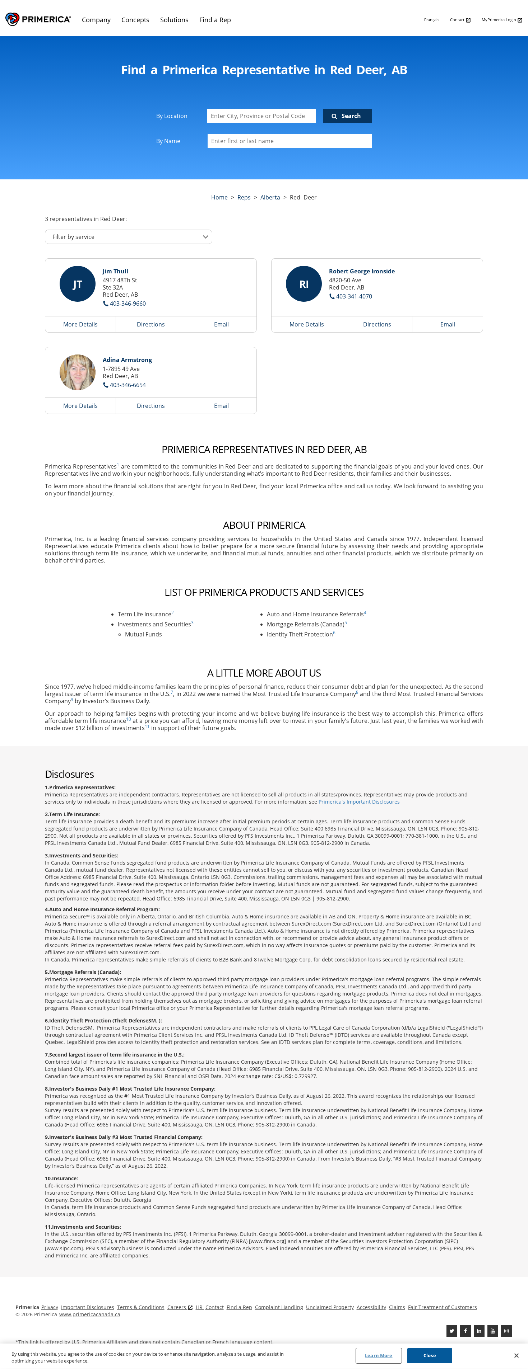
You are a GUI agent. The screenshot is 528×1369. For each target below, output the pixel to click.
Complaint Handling (279, 1307)
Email (221, 324)
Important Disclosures (87, 1307)
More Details (80, 324)
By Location (171, 116)
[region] (264, 1356)
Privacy (49, 1307)
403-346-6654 (128, 385)
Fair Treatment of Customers (442, 1307)
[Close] (516, 1355)
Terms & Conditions (141, 1307)
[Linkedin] (479, 1331)
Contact (458, 19)
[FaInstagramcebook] (506, 1331)
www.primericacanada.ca (89, 1314)
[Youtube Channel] (492, 1331)
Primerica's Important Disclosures (359, 801)
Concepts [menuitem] (135, 19)
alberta (270, 197)
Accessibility (371, 1307)
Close (429, 1355)
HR (200, 1307)
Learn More (378, 1355)
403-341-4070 (354, 296)
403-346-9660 (128, 303)
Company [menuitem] (96, 19)
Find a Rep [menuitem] (215, 19)
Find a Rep (239, 1307)
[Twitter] (451, 1331)
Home (219, 197)
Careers (177, 1307)
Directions (151, 324)
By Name (168, 141)
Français (431, 19)
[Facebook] (465, 1331)
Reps (244, 197)
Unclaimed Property (330, 1307)
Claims (397, 1307)
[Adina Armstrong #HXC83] (78, 372)
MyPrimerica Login (499, 19)
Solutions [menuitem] (174, 19)
